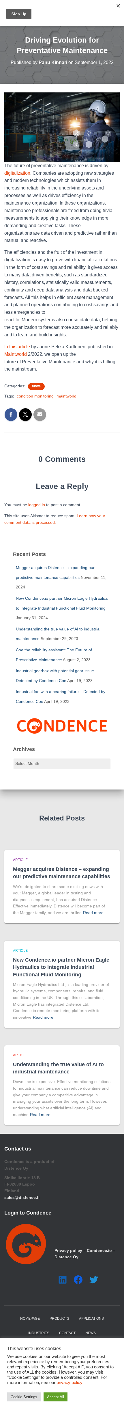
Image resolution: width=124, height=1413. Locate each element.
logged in (36, 504)
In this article (17, 346)
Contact (67, 1333)
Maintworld (15, 354)
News (36, 386)
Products (59, 1319)
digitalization (17, 173)
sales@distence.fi (22, 1197)
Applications (91, 1319)
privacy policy (69, 1382)
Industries (38, 1333)
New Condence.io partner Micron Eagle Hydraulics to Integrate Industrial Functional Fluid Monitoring (61, 967)
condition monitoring (35, 396)
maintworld (66, 396)
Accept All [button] (55, 1397)
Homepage (30, 1319)
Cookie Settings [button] (24, 1397)
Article (20, 860)
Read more (93, 912)
